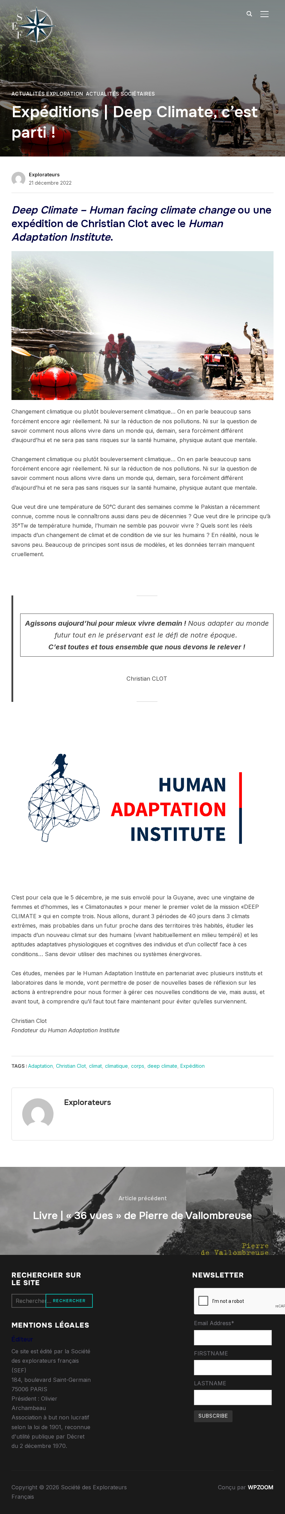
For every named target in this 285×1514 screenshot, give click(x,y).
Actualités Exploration (47, 94)
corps (137, 1066)
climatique (116, 1066)
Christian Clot (71, 1066)
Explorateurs (44, 174)
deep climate (162, 1066)
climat (95, 1066)
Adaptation (40, 1066)
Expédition (192, 1066)
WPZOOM (261, 1487)
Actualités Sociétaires (120, 94)
